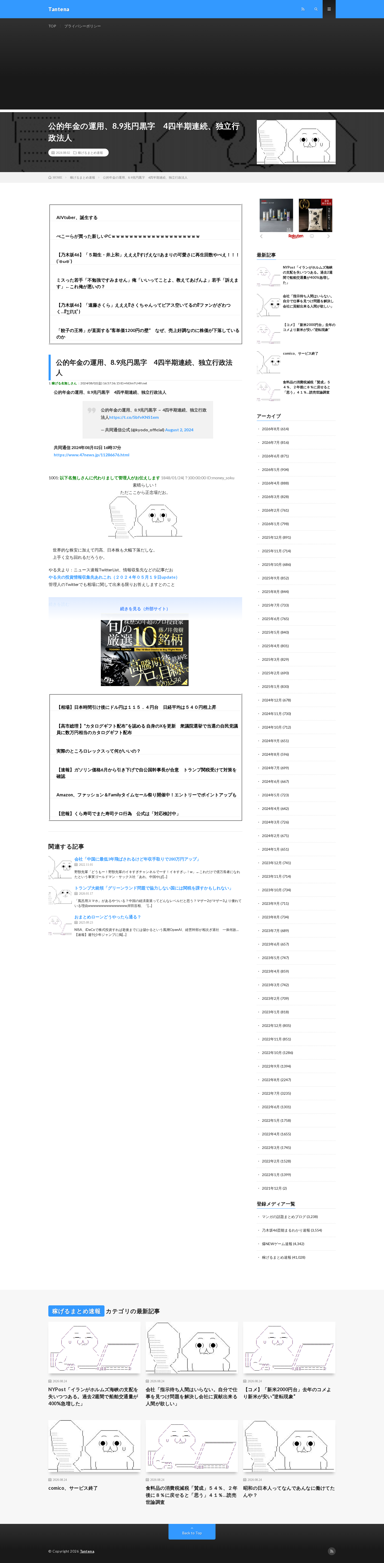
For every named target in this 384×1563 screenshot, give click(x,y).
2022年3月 (271, 1147)
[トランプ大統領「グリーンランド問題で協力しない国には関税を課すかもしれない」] (60, 896)
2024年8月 (271, 754)
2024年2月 (271, 835)
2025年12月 (272, 537)
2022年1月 (271, 1174)
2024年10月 (272, 727)
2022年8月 (271, 1079)
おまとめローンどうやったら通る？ (107, 916)
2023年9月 (271, 903)
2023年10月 (272, 890)
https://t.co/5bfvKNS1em (134, 417)
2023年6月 (271, 944)
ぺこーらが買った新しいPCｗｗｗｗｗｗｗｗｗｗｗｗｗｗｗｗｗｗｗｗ (128, 236)
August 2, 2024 (179, 429)
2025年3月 (271, 659)
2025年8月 (271, 591)
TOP (52, 26)
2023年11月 (272, 876)
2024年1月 (271, 849)
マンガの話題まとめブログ (284, 1216)
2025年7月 (271, 605)
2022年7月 (271, 1093)
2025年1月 (271, 686)
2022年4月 (271, 1134)
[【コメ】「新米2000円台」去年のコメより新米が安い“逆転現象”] (268, 334)
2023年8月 (271, 917)
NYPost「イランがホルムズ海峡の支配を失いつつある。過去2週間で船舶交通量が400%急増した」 (93, 1396)
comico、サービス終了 (300, 353)
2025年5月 (271, 632)
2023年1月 (271, 1012)
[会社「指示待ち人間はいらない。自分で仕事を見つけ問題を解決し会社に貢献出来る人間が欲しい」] (268, 305)
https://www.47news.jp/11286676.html (91, 454)
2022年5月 (271, 1120)
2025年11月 (272, 551)
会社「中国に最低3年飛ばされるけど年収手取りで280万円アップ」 (137, 858)
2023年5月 (271, 957)
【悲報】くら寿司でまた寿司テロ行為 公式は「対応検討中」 (118, 813)
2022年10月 (272, 1052)
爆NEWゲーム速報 (277, 1243)
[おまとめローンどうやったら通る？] (60, 925)
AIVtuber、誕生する (77, 217)
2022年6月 (271, 1107)
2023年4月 (271, 971)
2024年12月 (272, 700)
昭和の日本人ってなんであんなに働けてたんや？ (289, 1491)
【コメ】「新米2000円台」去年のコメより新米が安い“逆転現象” (287, 1392)
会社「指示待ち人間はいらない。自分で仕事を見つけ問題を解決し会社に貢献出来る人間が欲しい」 (308, 301)
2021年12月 (272, 1188)
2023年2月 (271, 998)
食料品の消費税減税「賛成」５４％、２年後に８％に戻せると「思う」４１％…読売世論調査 (306, 387)
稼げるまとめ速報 (90, 152)
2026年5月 (271, 469)
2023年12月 (272, 863)
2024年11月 (272, 713)
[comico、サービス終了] (268, 362)
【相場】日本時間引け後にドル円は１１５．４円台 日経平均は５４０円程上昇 (136, 707)
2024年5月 (271, 795)
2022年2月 (271, 1161)
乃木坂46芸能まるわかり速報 (286, 1230)
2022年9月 (271, 1066)
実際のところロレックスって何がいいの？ (98, 751)
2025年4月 (271, 646)
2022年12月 (272, 1025)
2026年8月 (271, 429)
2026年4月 (271, 483)
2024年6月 (271, 781)
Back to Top (192, 1533)
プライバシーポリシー (82, 26)
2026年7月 (271, 442)
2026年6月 (271, 456)
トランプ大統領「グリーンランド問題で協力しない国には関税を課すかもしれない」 (153, 887)
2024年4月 (271, 808)
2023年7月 (271, 930)
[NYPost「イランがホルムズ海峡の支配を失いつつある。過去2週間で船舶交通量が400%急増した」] (268, 276)
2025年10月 (272, 564)
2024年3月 (271, 822)
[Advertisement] (192, 73)
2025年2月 (271, 673)
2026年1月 (271, 524)
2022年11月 (272, 1039)
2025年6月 (271, 618)
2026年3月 (271, 496)
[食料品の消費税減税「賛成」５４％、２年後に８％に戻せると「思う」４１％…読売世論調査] (268, 391)
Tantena (87, 1551)
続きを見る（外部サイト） (145, 608)
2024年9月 (271, 740)
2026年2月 (271, 510)
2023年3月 (271, 985)
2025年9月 (271, 578)
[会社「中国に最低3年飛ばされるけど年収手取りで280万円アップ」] (60, 867)
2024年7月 (271, 768)
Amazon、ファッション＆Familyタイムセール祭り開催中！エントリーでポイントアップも (146, 794)
